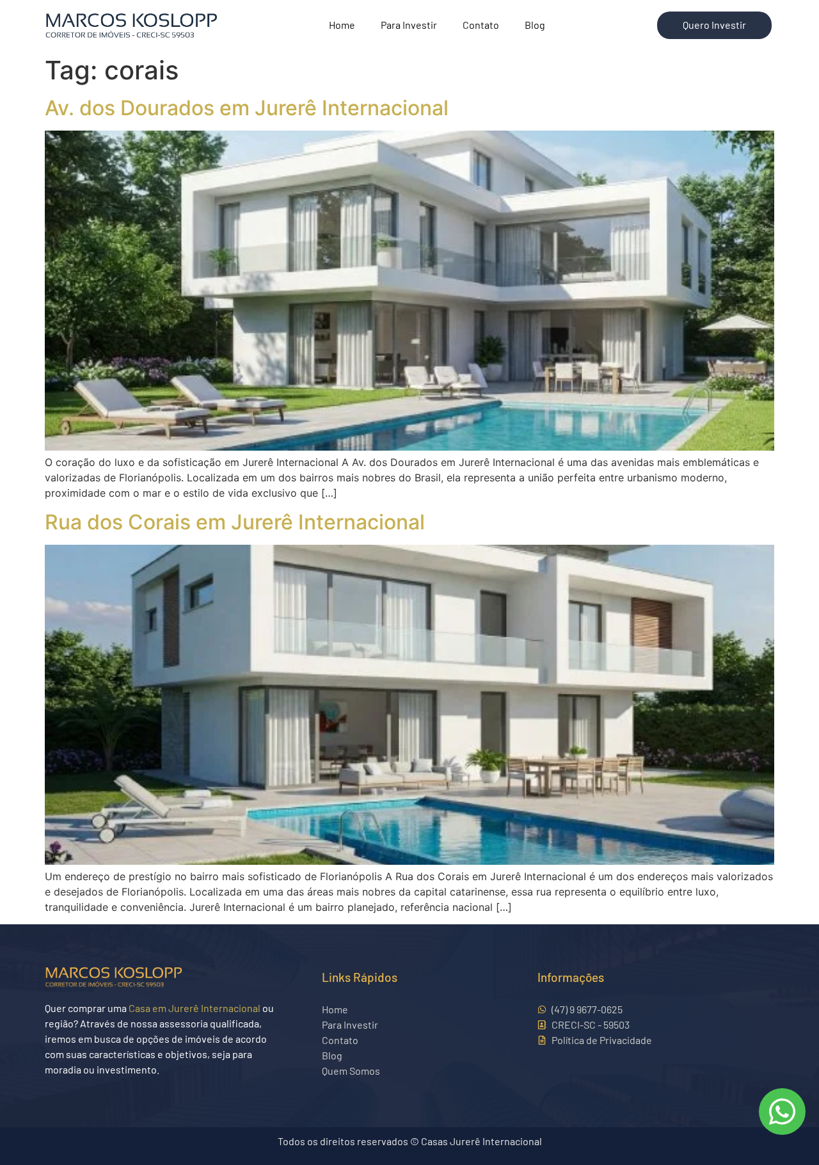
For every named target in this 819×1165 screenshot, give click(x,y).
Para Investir (409, 25)
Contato (481, 25)
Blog (535, 25)
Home (342, 25)
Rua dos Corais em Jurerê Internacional (235, 522)
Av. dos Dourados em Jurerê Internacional (247, 107)
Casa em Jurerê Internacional (194, 1008)
